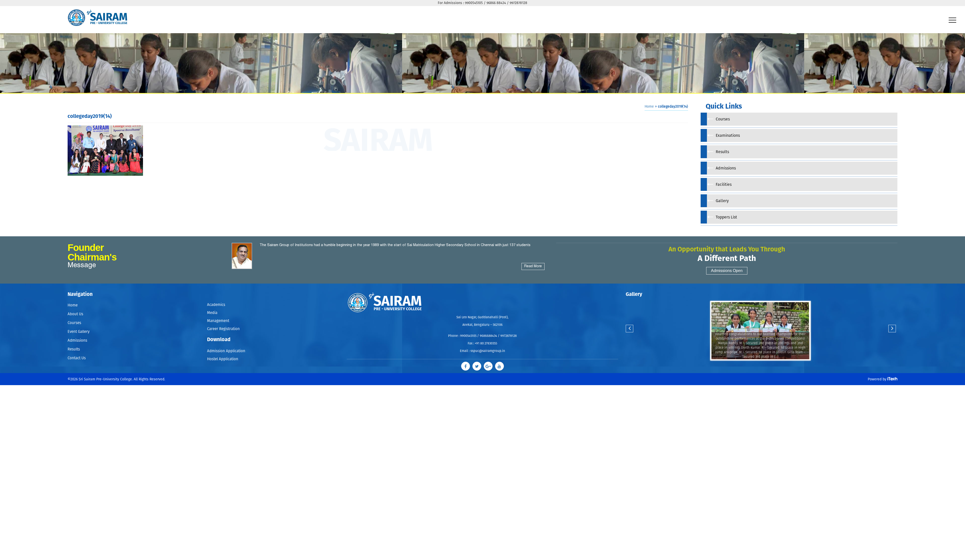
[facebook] (469, 365)
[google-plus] (487, 365)
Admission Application (226, 344)
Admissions (77, 340)
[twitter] (478, 365)
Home (649, 106)
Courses (74, 323)
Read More (533, 266)
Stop (763, 365)
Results (74, 349)
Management (218, 317)
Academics (216, 304)
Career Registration (223, 324)
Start (759, 365)
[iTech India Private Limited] (892, 377)
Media (212, 310)
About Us (75, 314)
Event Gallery (78, 332)
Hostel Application (222, 351)
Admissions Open (727, 270)
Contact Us (77, 358)
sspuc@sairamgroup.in (487, 351)
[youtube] (496, 365)
